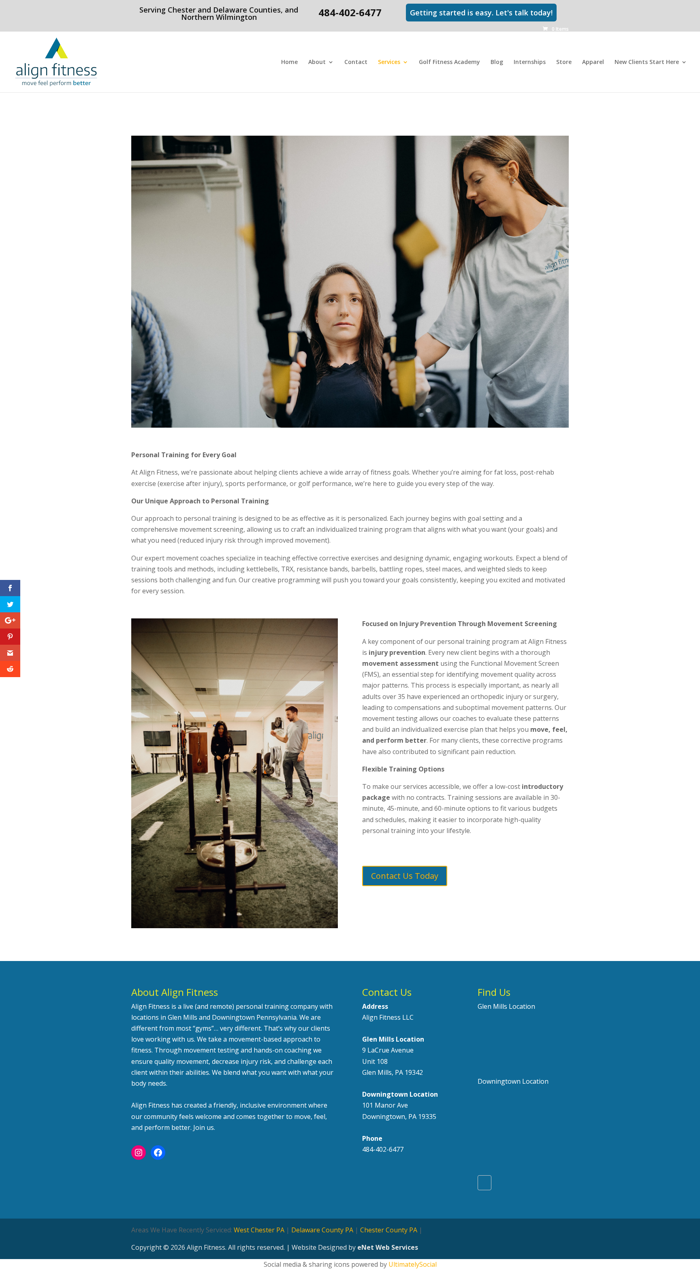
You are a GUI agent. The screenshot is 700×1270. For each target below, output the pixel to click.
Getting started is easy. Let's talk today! (481, 12)
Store (564, 62)
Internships (530, 62)
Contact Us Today (404, 875)
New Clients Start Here (647, 62)
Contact (355, 62)
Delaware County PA (322, 1229)
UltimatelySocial (412, 1264)
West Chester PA (259, 1229)
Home (289, 62)
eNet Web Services (387, 1247)
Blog (497, 62)
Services (389, 62)
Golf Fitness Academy (449, 62)
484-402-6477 (382, 1149)
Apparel (593, 62)
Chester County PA (388, 1229)
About (317, 62)
